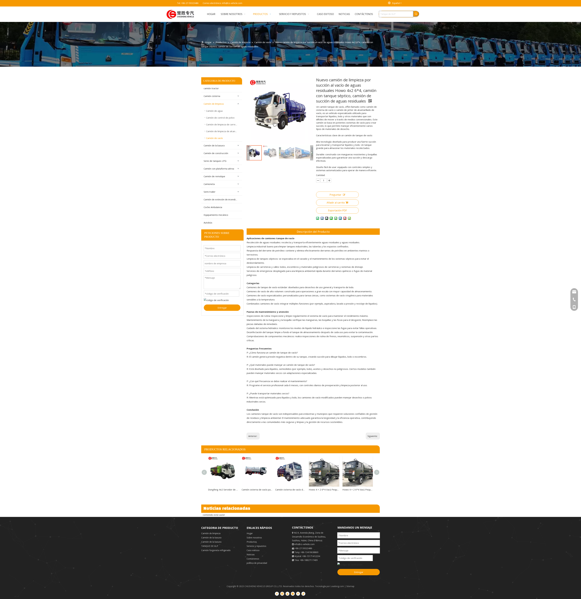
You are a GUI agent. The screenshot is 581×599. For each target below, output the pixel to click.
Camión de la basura (214, 145)
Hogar (250, 533)
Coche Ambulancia (213, 207)
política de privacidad (257, 563)
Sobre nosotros (254, 537)
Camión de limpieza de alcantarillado (224, 131)
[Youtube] (287, 593)
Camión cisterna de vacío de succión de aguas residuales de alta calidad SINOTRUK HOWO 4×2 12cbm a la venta (290, 489)
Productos (252, 541)
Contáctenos (253, 558)
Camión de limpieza (214, 103)
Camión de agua (214, 110)
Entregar (222, 307)
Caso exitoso (253, 550)
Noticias (251, 554)
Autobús (208, 222)
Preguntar (335, 194)
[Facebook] (277, 593)
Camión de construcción (216, 153)
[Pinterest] (298, 593)
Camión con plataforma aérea (219, 168)
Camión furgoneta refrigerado (216, 550)
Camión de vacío (214, 138)
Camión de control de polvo (220, 117)
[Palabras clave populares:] (416, 14)
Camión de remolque (214, 176)
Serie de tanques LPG (215, 160)
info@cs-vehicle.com (232, 3)
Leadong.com (337, 586)
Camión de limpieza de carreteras (223, 124)
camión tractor (211, 88)
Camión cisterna (212, 96)
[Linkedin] (282, 593)
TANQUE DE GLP (209, 546)
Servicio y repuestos (256, 546)
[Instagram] (293, 593)
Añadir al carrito (336, 202)
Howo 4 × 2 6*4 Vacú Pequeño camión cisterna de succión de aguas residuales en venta (324, 489)
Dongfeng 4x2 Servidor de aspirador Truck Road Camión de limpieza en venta (223, 489)
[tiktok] (303, 593)
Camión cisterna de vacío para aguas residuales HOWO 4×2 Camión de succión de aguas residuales (257, 489)
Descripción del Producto (313, 231)
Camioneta (209, 184)
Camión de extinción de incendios (221, 199)
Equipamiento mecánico (216, 214)
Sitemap (350, 586)
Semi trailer (209, 191)
